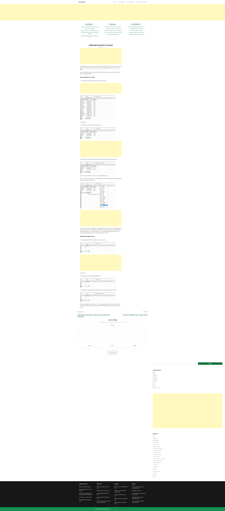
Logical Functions (156, 456)
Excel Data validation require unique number (135, 315)
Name (89, 345)
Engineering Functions (157, 450)
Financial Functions (156, 452)
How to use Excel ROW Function (113, 34)
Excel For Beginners (121, 2)
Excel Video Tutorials (156, 471)
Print (153, 383)
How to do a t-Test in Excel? (90, 28)
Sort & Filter (155, 380)
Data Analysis (155, 438)
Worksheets (155, 375)
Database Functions (157, 446)
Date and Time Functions (157, 448)
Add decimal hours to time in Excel (103, 490)
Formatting (155, 473)
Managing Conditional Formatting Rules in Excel (89, 30)
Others (154, 477)
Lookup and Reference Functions (159, 458)
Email (112, 345)
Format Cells (155, 377)
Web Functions (156, 466)
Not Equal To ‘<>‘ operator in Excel (85, 497)
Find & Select (155, 378)
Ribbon (154, 372)
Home (114, 2)
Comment (112, 325)
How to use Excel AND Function (85, 486)
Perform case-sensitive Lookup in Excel (113, 28)
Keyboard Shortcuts (156, 387)
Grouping (154, 475)
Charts (154, 436)
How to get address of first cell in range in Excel (113, 32)
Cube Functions (156, 444)
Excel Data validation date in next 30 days (136, 34)
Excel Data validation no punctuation (136, 28)
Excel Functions (155, 442)
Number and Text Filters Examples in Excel (90, 26)
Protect (154, 386)
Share (154, 384)
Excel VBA (154, 469)
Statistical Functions (157, 462)
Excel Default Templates (136, 490)
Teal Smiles (113, 509)
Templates (155, 381)
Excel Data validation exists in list (137, 30)
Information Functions (157, 454)
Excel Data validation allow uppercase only (136, 32)
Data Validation (155, 440)
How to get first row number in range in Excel (113, 26)
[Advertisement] (112, 12)
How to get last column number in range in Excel (113, 30)
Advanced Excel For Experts (141, 2)
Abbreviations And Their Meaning (123, 509)
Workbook (154, 374)
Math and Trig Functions (157, 460)
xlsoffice (100, 509)
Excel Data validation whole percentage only (136, 26)
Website (135, 345)
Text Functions (156, 464)
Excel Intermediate (130, 2)
